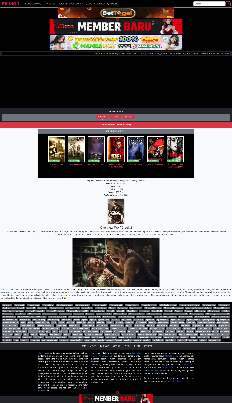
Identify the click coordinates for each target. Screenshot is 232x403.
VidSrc (115, 117)
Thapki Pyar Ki (169, 367)
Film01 (49, 289)
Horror (116, 183)
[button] (76, 3)
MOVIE (93, 346)
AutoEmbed (102, 117)
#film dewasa (20, 314)
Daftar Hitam (176, 381)
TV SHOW (104, 346)
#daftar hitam (101, 308)
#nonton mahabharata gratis (79, 337)
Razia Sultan (153, 370)
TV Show (101, 356)
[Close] (117, 19)
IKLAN (137, 346)
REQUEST (148, 346)
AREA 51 (116, 346)
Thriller (123, 183)
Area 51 (109, 356)
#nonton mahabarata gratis (56, 337)
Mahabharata (171, 356)
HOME (83, 346)
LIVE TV (127, 346)
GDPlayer (128, 117)
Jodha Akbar (188, 364)
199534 (119, 189)
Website (41, 390)
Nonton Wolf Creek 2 (10, 289)
